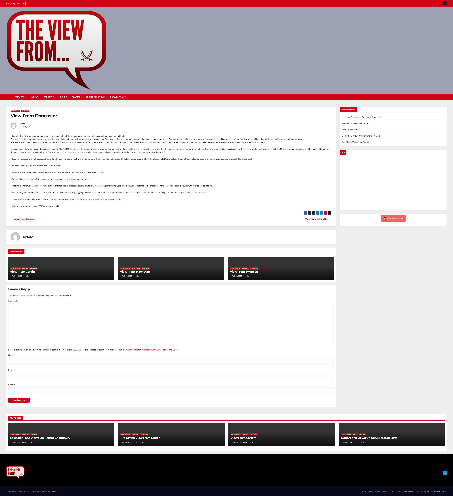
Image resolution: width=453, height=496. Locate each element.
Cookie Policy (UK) (95, 97)
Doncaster (15, 110)
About (35, 97)
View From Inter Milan (316, 219)
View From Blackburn (135, 271)
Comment (13, 301)
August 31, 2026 (19, 442)
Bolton (135, 434)
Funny (63, 97)
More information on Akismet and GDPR (160, 350)
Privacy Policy (118, 97)
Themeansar (52, 491)
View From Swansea (24, 219)
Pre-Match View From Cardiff (355, 142)
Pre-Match (49, 97)
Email (11, 370)
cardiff (25, 268)
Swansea (245, 268)
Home (364, 491)
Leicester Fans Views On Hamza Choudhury (362, 117)
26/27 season (15, 268)
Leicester (25, 434)
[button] (441, 97)
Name (11, 355)
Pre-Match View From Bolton (355, 123)
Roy (23, 123)
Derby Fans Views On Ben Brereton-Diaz (361, 136)
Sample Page (408, 491)
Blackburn (136, 268)
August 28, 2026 (350, 442)
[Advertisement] (393, 183)
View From (20, 97)
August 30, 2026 (240, 442)
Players (76, 97)
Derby (355, 434)
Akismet (129, 350)
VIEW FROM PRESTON (439, 491)
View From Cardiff (22, 271)
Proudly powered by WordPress (18, 491)
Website (11, 384)
